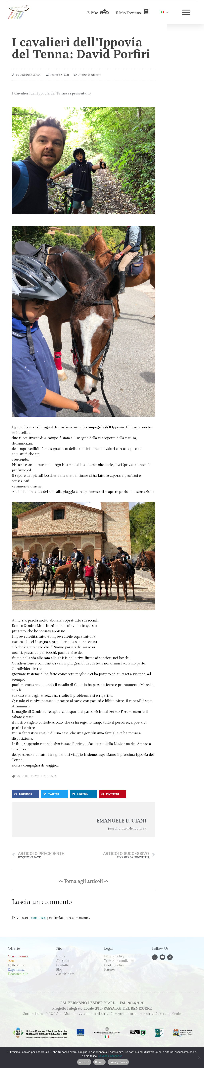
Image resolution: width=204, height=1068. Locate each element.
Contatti (62, 965)
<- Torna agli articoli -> (83, 881)
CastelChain (65, 974)
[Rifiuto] (199, 1057)
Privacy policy (114, 956)
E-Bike (92, 13)
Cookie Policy (114, 965)
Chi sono (62, 961)
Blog (59, 970)
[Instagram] (170, 957)
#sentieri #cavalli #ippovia (36, 776)
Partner (109, 970)
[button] (25, 794)
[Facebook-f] (155, 957)
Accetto (84, 1062)
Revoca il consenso (110, 1055)
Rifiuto (99, 1062)
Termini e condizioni (119, 961)
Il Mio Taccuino (128, 13)
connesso (38, 918)
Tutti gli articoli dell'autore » (126, 828)
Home (60, 956)
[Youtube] (162, 957)
